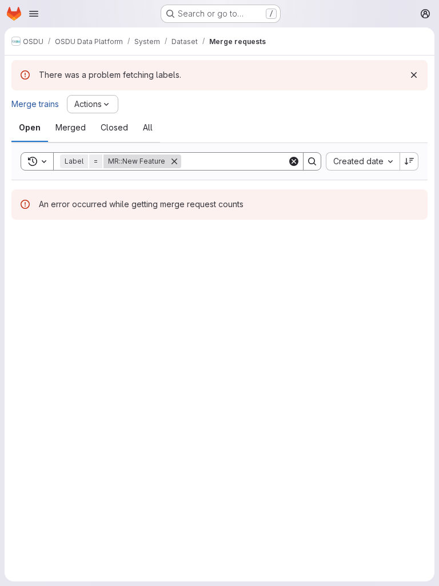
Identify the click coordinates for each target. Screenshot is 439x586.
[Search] (312, 161)
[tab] (29, 127)
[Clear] (294, 161)
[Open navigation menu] (34, 14)
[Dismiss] (414, 75)
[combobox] (363, 161)
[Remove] (174, 161)
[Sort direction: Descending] (409, 161)
